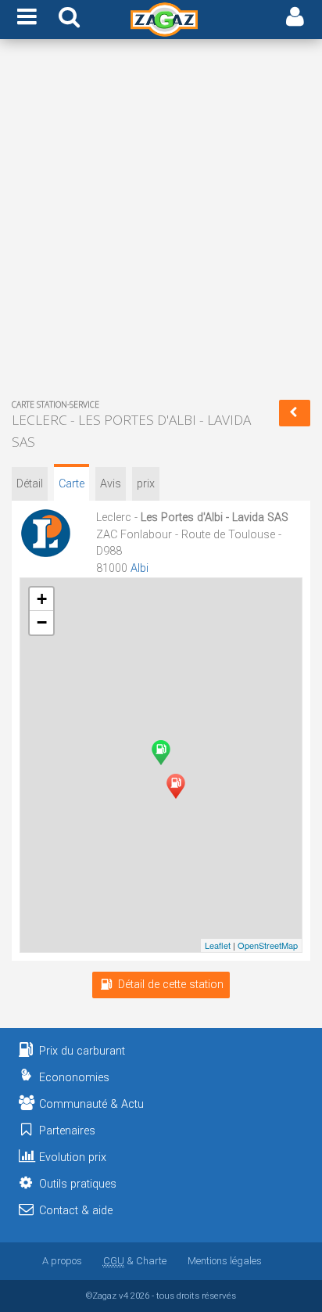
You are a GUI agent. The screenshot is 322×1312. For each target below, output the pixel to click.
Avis (110, 484)
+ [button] (42, 599)
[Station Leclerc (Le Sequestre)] (175, 786)
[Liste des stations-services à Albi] (294, 413)
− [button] (42, 622)
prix (146, 484)
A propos (62, 1261)
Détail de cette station (171, 984)
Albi (139, 568)
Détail (29, 484)
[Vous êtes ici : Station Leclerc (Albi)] (161, 752)
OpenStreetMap (268, 945)
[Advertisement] (161, 222)
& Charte (134, 1261)
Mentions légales (225, 1261)
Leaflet (218, 945)
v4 (123, 1295)
